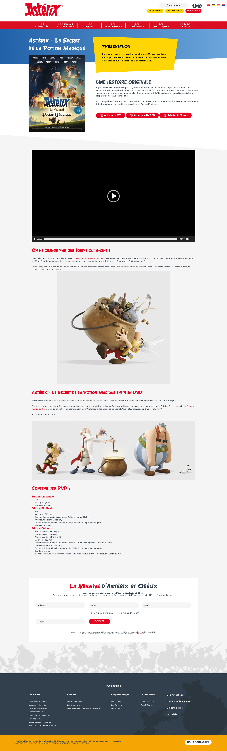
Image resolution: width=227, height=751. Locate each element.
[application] (113, 196)
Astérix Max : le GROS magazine (42, 725)
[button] (113, 196)
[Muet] (187, 239)
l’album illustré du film (110, 554)
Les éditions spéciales (38, 708)
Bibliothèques (174, 11)
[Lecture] (35, 239)
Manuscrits (116, 741)
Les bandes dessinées (38, 702)
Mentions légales (23, 741)
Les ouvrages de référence (40, 722)
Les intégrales (34, 718)
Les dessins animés (75, 702)
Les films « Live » (74, 705)
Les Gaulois (116, 702)
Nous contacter (198, 742)
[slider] (110, 239)
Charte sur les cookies (99, 741)
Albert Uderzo (147, 705)
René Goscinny (147, 702)
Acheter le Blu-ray (178, 115)
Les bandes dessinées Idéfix (40, 715)
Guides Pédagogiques (179, 701)
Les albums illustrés (37, 705)
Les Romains (116, 705)
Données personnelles (76, 741)
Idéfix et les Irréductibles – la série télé (83, 708)
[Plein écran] (193, 239)
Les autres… (116, 708)
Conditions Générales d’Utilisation (48, 741)
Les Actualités (175, 695)
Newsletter (193, 11)
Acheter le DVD (112, 115)
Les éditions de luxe (37, 712)
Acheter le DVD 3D (144, 115)
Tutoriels (172, 714)
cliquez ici (140, 634)
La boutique (155, 11)
